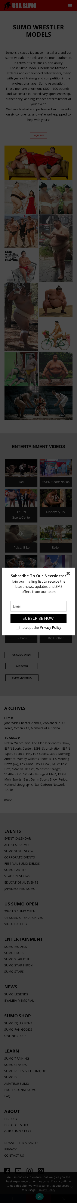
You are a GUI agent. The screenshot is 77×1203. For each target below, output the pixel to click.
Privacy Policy (50, 627)
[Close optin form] (69, 574)
